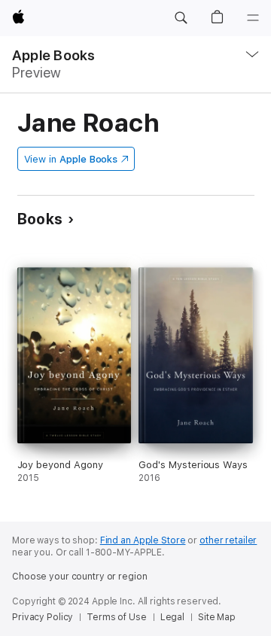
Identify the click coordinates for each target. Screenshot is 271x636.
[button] (181, 18)
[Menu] (253, 18)
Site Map (217, 617)
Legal (172, 617)
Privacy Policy (42, 617)
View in (71, 159)
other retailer (228, 540)
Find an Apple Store (143, 540)
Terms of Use (117, 617)
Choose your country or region (80, 576)
